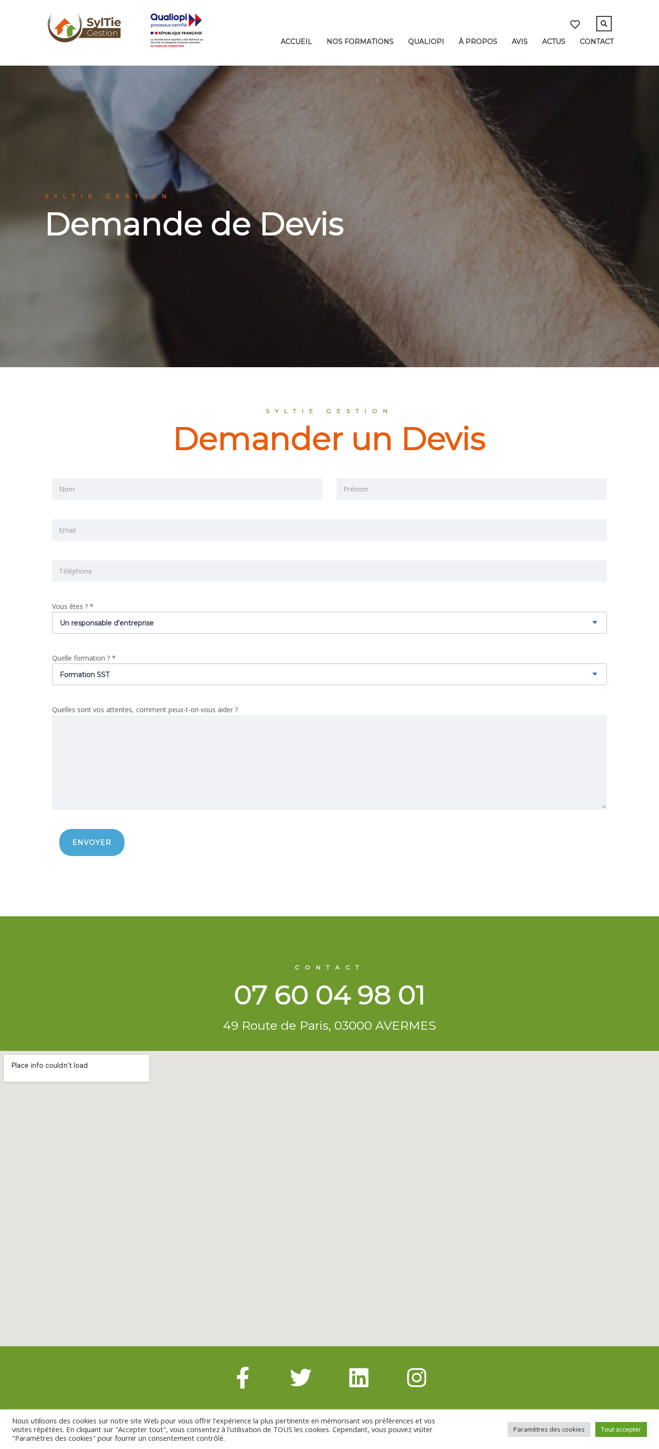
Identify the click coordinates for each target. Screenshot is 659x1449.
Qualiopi (426, 41)
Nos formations (360, 41)
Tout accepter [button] (621, 1429)
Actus (553, 41)
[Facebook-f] (242, 1377)
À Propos (478, 41)
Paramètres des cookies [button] (549, 1429)
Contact (597, 41)
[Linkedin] (358, 1377)
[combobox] (329, 623)
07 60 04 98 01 (330, 995)
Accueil (296, 41)
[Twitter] (300, 1377)
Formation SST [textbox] (85, 674)
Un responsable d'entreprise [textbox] (107, 623)
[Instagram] (416, 1377)
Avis (520, 41)
